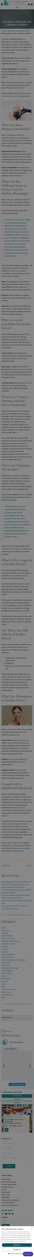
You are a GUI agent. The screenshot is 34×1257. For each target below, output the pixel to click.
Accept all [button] (17, 1245)
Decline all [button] (17, 1249)
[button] (17, 1254)
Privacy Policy (22, 1241)
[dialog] (17, 1241)
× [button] (32, 1228)
